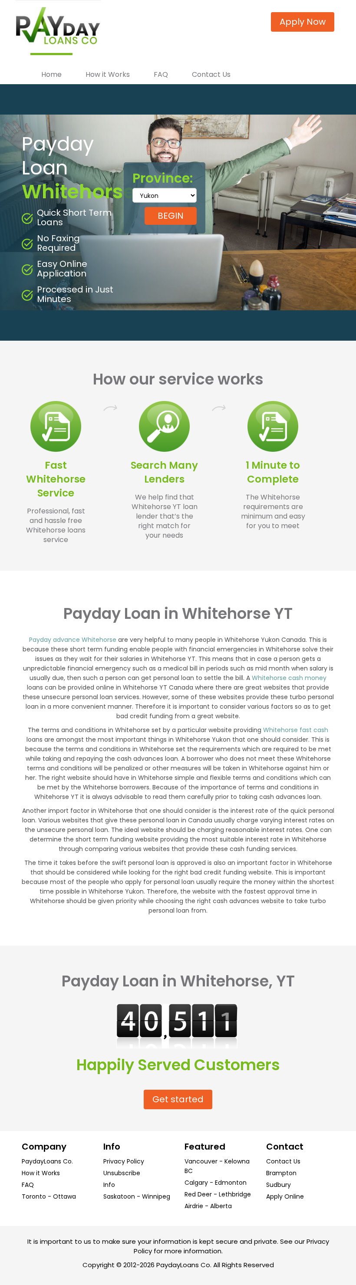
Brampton (281, 1173)
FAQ (161, 74)
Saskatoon (119, 1196)
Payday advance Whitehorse (72, 639)
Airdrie (194, 1206)
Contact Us (211, 74)
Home (51, 74)
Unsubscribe (121, 1173)
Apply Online (285, 1196)
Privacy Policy (123, 1161)
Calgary (196, 1182)
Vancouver (201, 1161)
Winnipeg (156, 1196)
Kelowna (237, 1161)
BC (189, 1171)
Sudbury (278, 1184)
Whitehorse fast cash (295, 730)
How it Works (108, 74)
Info (109, 1184)
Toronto (34, 1196)
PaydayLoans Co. (47, 1161)
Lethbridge (235, 1194)
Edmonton (231, 1182)
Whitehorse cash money (289, 678)
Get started (178, 1099)
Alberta (221, 1206)
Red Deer (198, 1194)
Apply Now (303, 22)
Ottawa (64, 1196)
